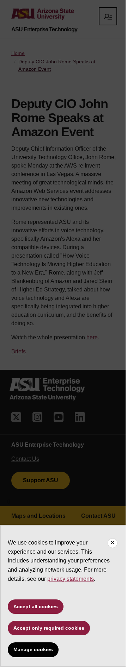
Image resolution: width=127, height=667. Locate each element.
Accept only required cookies (48, 628)
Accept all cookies (35, 606)
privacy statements (70, 579)
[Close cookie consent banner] (112, 543)
